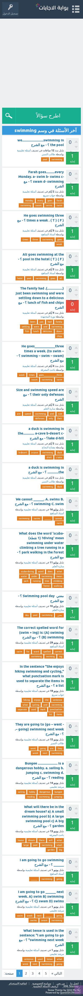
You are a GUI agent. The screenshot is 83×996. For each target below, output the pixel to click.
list (50, 714)
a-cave (34, 452)
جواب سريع (49, 195)
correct (58, 651)
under (34, 576)
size (60, 413)
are (18, 413)
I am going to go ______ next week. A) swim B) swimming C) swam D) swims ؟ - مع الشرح (39, 896)
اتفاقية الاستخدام (18, 983)
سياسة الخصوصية (41, 983)
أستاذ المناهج (48, 234)
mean (59, 576)
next (45, 753)
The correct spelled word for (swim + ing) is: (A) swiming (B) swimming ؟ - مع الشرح (40, 632)
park (26, 581)
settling (26, 326)
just (41, 321)
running (37, 581)
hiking (26, 700)
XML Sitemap (71, 986)
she (47, 700)
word (40, 571)
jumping (58, 796)
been (32, 321)
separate (22, 709)
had (50, 321)
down (59, 331)
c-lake (59, 457)
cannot (58, 518)
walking (58, 586)
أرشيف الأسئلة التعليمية (45, 986)
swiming (50, 656)
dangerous (44, 792)
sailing (21, 792)
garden (51, 849)
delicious (47, 331)
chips (59, 336)
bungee (58, 792)
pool (45, 159)
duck (59, 452)
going (43, 748)
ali (61, 278)
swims (49, 205)
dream (31, 840)
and (45, 326)
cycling (35, 704)
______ (47, 518)
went (33, 748)
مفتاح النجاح (48, 447)
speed (28, 413)
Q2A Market (74, 990)
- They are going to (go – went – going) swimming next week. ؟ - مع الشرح (39, 729)
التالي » (57, 973)
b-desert (23, 452)
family (59, 321)
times (25, 239)
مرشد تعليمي (57, 786)
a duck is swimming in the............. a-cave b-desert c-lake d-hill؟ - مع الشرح (41, 433)
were (36, 326)
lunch (36, 331)
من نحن (61, 983)
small (59, 845)
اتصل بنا (74, 983)
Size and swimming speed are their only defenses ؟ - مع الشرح (40, 394)
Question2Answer (70, 992)
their (59, 418)
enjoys (37, 700)
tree (47, 581)
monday (29, 200)
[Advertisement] (41, 62)
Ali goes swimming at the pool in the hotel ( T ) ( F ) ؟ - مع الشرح (41, 259)
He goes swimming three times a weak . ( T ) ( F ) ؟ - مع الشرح (40, 220)
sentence (57, 700)
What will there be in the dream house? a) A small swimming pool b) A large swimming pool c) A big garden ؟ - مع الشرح (43, 816)
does (50, 571)
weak (59, 244)
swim (59, 205)
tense (50, 959)
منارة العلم (49, 408)
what (59, 571)
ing (60, 656)
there (41, 840)
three (35, 239)
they (60, 748)
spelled (47, 651)
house (21, 840)
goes (49, 200)
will (51, 840)
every (40, 200)
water (24, 576)
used (33, 709)
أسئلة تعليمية (24, 150)
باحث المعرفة (48, 369)
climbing (57, 581)
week (22, 375)
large (26, 845)
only (51, 418)
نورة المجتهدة (48, 316)
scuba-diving (27, 571)
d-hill (49, 457)
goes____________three (50, 375)
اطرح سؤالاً (48, 115)
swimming (57, 159)
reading (31, 796)
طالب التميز (48, 154)
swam (38, 205)
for (27, 651)
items (59, 714)
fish (27, 331)
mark (43, 709)
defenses (39, 418)
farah (59, 200)
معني (59, 615)
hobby (32, 792)
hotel (20, 278)
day (27, 615)
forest (46, 586)
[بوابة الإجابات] (52, 7)
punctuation (56, 709)
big (60, 849)
